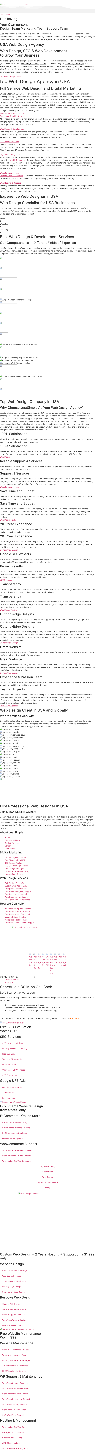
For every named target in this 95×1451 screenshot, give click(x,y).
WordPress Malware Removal (15, 1394)
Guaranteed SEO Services (13, 1070)
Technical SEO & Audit (12, 1059)
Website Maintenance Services (15, 1349)
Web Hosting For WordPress (14, 1427)
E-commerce (47, 1171)
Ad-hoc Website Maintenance (15, 1365)
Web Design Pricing (8, 610)
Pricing (47, 1187)
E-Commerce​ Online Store (20, 1116)
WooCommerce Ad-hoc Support (16, 1155)
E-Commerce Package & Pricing (16, 1128)
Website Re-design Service (14, 1309)
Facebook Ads (8, 1098)
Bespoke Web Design (16, 1297)
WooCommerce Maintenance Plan (17, 1150)
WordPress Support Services (14, 1383)
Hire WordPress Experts (12, 1325)
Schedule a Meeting (11, 1014)
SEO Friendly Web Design (13, 1292)
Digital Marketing (47, 1166)
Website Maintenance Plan (11, 176)
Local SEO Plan (9, 1064)
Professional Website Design (14, 1270)
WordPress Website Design (14, 1320)
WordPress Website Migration (15, 1448)
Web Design (5, 457)
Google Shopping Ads (12, 1087)
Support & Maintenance (47, 1182)
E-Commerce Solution (9, 142)
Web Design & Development (12, 129)
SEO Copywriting (9, 1075)
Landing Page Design (11, 1286)
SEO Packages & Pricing (12, 1043)
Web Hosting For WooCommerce (16, 1161)
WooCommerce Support (18, 1144)
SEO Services (6, 580)
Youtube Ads (8, 1092)
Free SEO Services (10, 1054)
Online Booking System (12, 1138)
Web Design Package (9, 520)
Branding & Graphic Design (12, 116)
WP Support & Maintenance (21, 1376)
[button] (47, 11)
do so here (74, 1018)
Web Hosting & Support (10, 183)
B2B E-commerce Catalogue (14, 1133)
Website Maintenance (9, 173)
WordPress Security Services (14, 1404)
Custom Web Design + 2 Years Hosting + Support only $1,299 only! (47, 1256)
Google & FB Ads (13, 1081)
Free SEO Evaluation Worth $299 (15, 1029)
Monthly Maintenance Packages (16, 1360)
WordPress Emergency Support (16, 1399)
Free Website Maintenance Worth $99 (20, 1335)
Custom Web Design (9, 550)
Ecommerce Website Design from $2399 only (21, 1108)
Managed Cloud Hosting (13, 1432)
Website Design (12, 1264)
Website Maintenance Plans (14, 1355)
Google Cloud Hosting (12, 1438)
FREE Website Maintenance (14, 1371)
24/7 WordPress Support (13, 1415)
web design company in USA (33, 63)
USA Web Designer (44, 822)
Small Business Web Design (14, 1281)
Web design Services (9, 706)
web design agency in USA (63, 34)
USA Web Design (25, 977)
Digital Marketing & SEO (10, 154)
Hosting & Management (18, 1420)
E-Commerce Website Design (15, 1122)
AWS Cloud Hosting (11, 1443)
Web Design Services (14, 878)
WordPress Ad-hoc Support (14, 1410)
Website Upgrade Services (13, 1314)
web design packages (74, 63)
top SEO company (17, 160)
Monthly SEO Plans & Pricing (14, 1048)
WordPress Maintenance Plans (15, 1388)
